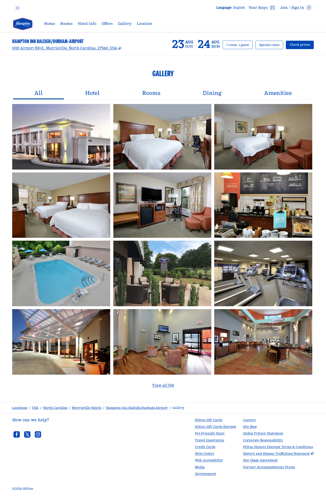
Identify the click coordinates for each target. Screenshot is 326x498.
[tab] (38, 93)
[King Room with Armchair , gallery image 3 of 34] (263, 137)
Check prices (302, 44)
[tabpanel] (163, 248)
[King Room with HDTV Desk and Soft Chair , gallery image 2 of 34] (162, 137)
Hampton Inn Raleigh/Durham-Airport (137, 408)
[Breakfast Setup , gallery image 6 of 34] (263, 205)
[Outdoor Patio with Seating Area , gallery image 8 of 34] (162, 273)
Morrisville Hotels (86, 408)
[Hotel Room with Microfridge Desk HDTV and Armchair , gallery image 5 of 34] (162, 205)
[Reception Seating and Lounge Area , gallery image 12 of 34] (263, 342)
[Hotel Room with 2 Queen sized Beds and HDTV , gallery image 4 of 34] (61, 205)
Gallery (178, 408)
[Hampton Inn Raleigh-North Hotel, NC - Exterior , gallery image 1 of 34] (61, 137)
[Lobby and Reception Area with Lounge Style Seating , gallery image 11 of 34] (162, 342)
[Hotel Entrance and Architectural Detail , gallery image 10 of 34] (61, 342)
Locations (19, 408)
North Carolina (55, 408)
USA (35, 408)
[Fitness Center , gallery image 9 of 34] (263, 273)
